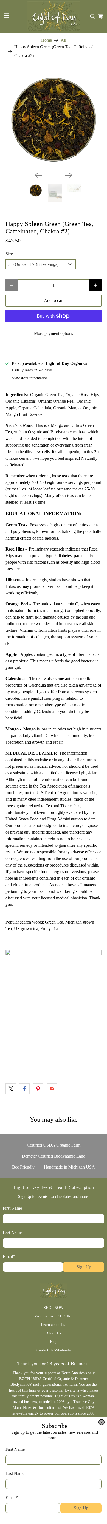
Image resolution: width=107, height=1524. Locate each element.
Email (11, 1497)
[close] (101, 1422)
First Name (15, 1449)
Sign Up (81, 1508)
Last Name (14, 1473)
